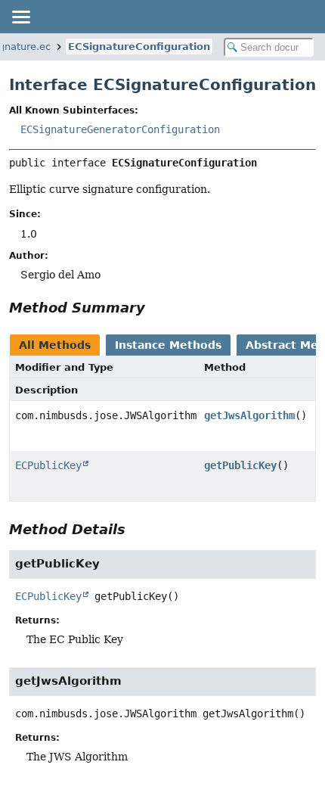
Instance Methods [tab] (168, 345)
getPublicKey (240, 465)
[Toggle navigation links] (20, 16)
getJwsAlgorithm (249, 415)
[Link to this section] (156, 308)
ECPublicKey (48, 465)
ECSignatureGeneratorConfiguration (120, 129)
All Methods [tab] (55, 345)
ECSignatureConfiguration (139, 46)
